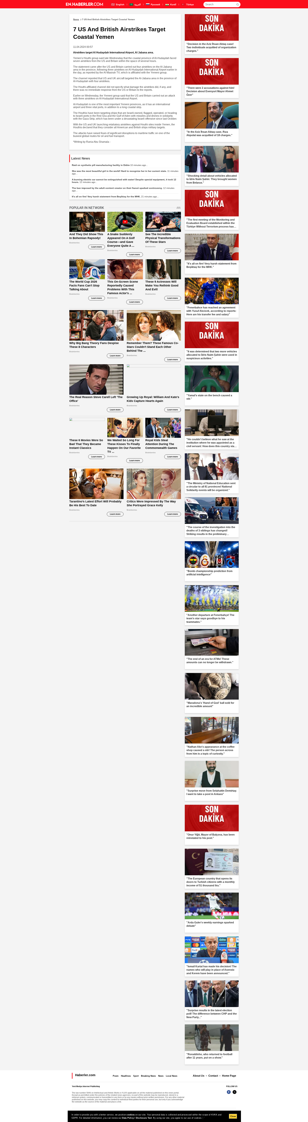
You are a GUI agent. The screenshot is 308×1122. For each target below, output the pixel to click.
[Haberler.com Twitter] (234, 1093)
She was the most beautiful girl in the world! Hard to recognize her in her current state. (125, 172)
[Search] (237, 4)
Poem (116, 1076)
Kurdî (173, 4)
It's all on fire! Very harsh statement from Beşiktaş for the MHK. (115, 196)
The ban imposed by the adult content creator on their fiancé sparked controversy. (123, 189)
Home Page (229, 1075)
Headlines (126, 1076)
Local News (171, 1076)
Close (233, 1116)
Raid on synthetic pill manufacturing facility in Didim (110, 165)
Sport (136, 1076)
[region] (154, 1116)
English (119, 4)
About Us (198, 1075)
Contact (213, 1075)
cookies (131, 1115)
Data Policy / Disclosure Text (137, 1118)
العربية (137, 4)
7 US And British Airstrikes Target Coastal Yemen (104, 19)
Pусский (155, 4)
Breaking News (148, 1076)
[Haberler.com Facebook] (228, 1093)
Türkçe (190, 4)
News (160, 1076)
